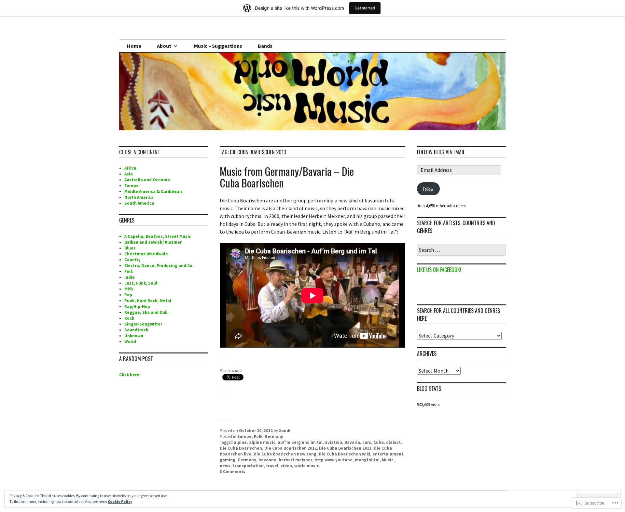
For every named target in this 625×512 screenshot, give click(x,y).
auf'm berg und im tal (300, 442)
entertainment (387, 454)
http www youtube (333, 460)
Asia (128, 174)
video (286, 465)
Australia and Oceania (147, 180)
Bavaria (352, 442)
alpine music (262, 442)
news (225, 465)
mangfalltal (367, 460)
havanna (267, 460)
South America (139, 203)
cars (366, 442)
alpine (240, 442)
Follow (428, 189)
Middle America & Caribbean (153, 191)
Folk (258, 436)
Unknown (133, 336)
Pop (128, 295)
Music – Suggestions (218, 46)
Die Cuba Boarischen (241, 448)
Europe (244, 436)
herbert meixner (295, 460)
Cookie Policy (120, 501)
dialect (393, 442)
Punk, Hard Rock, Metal (147, 300)
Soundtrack (136, 330)
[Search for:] (461, 250)
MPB (128, 289)
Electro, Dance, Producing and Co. (159, 265)
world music (306, 465)
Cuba (378, 442)
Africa (130, 168)
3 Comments (232, 471)
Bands (265, 46)
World (130, 341)
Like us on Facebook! (439, 270)
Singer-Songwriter (143, 324)
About (164, 46)
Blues (130, 248)
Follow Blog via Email (441, 152)
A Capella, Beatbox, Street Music (157, 236)
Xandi (284, 430)
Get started (364, 8)
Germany (274, 436)
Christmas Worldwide (146, 254)
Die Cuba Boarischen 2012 (290, 448)
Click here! (130, 375)
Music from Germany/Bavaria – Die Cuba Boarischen (287, 176)
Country (132, 259)
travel (272, 465)
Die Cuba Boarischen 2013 (345, 448)
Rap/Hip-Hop (137, 306)
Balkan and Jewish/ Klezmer (153, 242)
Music (388, 460)
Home (134, 46)
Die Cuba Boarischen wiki (344, 454)
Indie (129, 277)
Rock (129, 318)
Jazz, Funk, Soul (140, 283)
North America (139, 197)
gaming (227, 460)
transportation (248, 465)
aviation (333, 442)
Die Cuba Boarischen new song (285, 454)
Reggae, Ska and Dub (146, 312)
